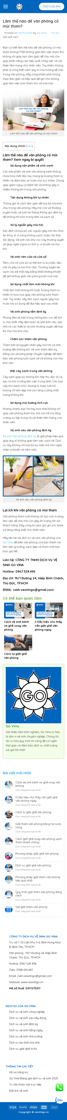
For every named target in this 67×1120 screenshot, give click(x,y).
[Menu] (5, 6)
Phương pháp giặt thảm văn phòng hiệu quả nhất (37, 878)
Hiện (29, 146)
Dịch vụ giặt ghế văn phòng (33, 865)
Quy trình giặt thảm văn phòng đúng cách (38, 893)
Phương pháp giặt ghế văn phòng (36, 853)
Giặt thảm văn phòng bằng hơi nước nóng (38, 825)
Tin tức (55, 33)
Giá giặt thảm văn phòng (31, 907)
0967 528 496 (27, 963)
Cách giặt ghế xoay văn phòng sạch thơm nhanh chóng (38, 840)
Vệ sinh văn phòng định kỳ (19, 436)
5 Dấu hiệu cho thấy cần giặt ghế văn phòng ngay (36, 799)
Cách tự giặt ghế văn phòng (33, 812)
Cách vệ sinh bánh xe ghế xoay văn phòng (37, 784)
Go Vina (42, 33)
